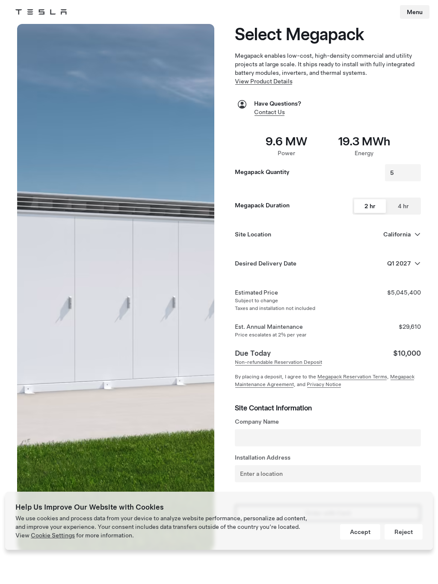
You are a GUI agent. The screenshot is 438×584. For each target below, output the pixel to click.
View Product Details (264, 81)
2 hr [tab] (370, 206)
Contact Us (269, 112)
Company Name (257, 421)
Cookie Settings (53, 535)
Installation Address (262, 457)
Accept (360, 531)
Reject (403, 531)
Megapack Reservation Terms (352, 377)
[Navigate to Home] (41, 12)
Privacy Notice (324, 384)
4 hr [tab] (403, 206)
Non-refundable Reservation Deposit (278, 362)
